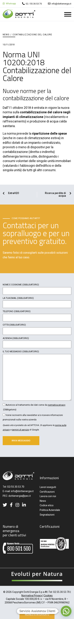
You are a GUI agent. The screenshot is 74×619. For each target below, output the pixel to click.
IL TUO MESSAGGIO (21, 351)
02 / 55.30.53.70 (33, 4)
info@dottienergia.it (61, 4)
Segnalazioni (47, 514)
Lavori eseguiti (48, 487)
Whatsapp (10, 3)
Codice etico (47, 505)
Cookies (48, 595)
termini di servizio (20, 429)
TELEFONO (17, 311)
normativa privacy (56, 405)
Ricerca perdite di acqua (55, 194)
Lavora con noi (48, 496)
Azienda (16, 338)
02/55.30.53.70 (15, 486)
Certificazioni (47, 491)
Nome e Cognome (21, 284)
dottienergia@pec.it (19, 495)
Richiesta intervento (37, 614)
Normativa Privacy (32, 595)
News (6, 34)
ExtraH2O (13, 193)
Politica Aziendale (50, 510)
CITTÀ (14, 325)
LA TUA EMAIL (18, 298)
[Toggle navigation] (67, 15)
